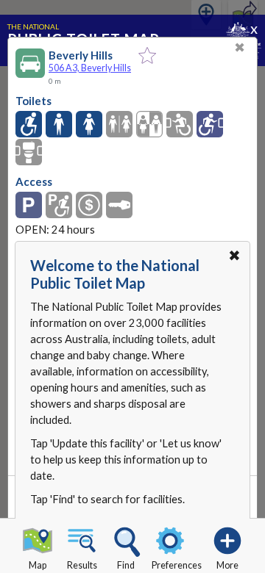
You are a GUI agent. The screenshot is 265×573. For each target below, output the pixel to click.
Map (37, 565)
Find (126, 565)
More (227, 565)
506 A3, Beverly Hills (90, 67)
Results (82, 565)
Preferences (177, 565)
